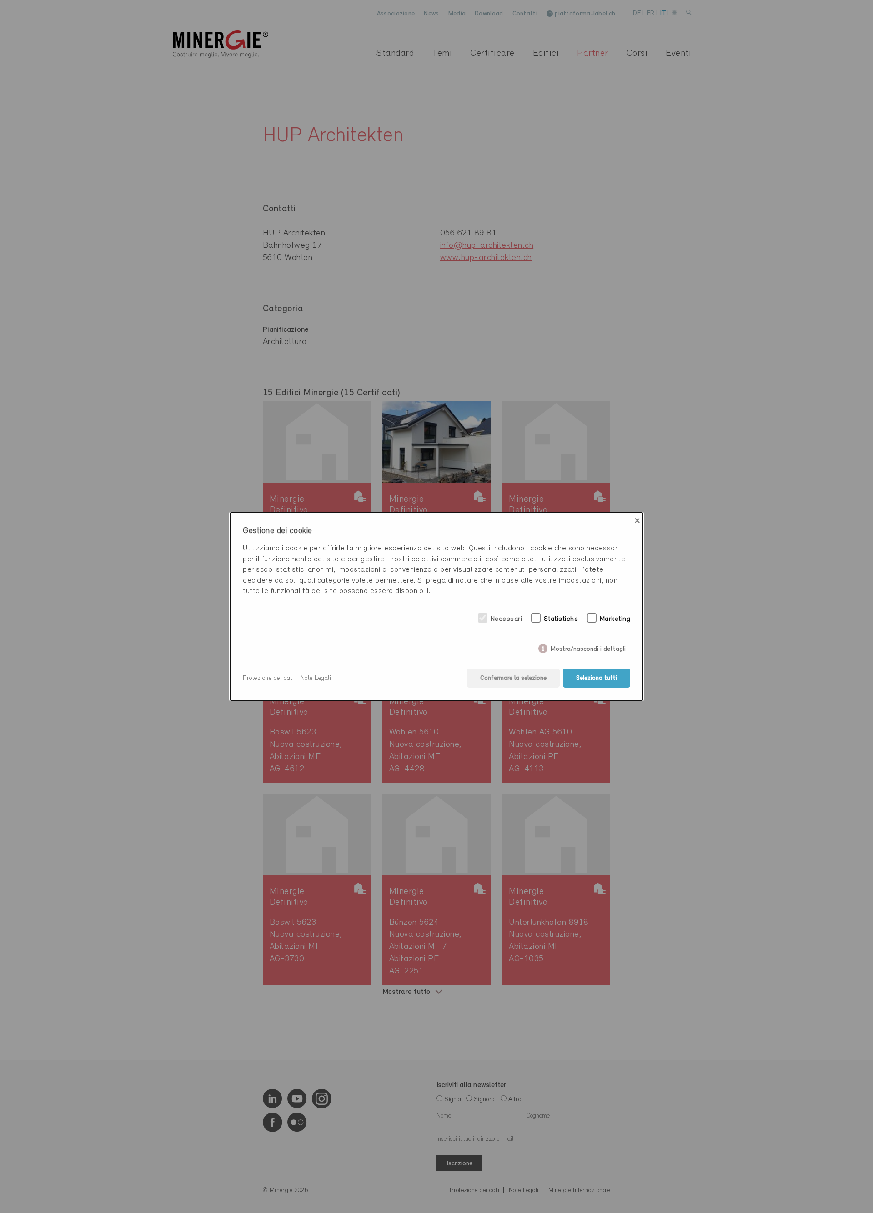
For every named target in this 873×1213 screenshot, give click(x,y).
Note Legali (316, 678)
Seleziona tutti (596, 678)
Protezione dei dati (268, 678)
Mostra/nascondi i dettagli (588, 647)
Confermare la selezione (513, 678)
